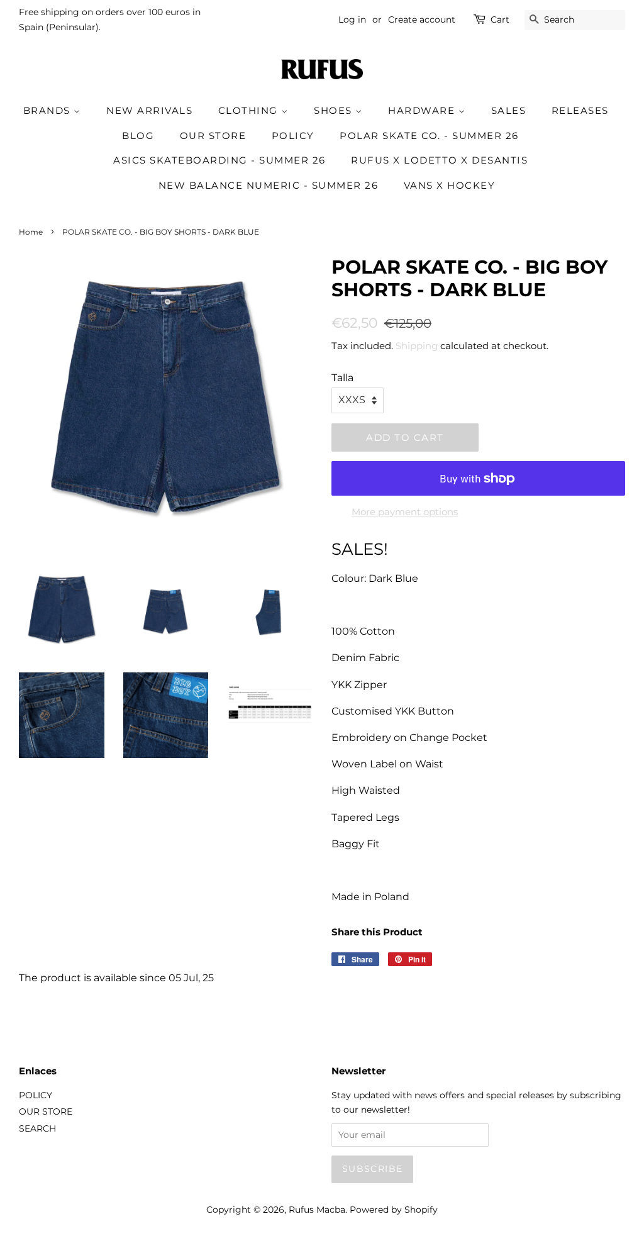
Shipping (417, 346)
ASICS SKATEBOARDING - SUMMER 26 (219, 160)
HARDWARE (423, 110)
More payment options (405, 512)
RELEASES (580, 110)
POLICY (293, 136)
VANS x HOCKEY (450, 185)
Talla (342, 378)
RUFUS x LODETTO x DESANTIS (439, 160)
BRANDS (48, 110)
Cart (500, 19)
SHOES (334, 110)
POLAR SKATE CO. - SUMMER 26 (429, 136)
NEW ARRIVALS (149, 110)
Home (31, 232)
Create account (421, 19)
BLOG (138, 136)
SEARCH (37, 1128)
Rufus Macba (317, 1210)
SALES (508, 110)
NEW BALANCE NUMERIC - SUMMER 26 (268, 185)
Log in (352, 19)
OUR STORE (213, 136)
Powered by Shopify (394, 1210)
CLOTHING (250, 110)
